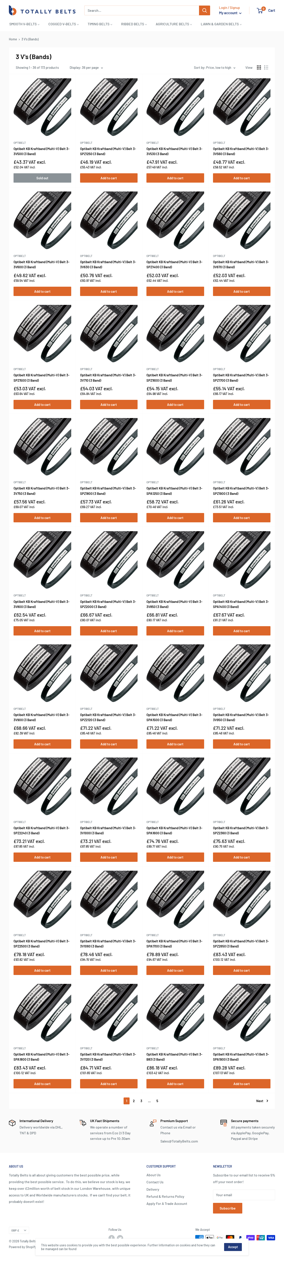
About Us (153, 1175)
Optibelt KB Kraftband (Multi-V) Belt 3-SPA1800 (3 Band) (41, 1056)
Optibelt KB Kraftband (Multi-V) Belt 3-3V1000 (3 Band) (108, 830)
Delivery (152, 1189)
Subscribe (228, 1208)
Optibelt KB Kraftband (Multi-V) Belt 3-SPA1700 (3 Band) (174, 943)
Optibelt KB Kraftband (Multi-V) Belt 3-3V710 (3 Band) (108, 377)
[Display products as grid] (259, 67)
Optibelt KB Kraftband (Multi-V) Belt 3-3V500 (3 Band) (41, 151)
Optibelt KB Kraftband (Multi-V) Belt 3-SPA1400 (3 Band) (241, 604)
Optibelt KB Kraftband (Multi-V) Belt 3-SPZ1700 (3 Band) (241, 377)
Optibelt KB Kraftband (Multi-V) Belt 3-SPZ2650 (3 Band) (241, 943)
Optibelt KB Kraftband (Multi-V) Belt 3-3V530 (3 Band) (174, 151)
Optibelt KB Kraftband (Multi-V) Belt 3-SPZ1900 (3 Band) (241, 490)
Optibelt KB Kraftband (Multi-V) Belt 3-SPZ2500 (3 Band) (41, 943)
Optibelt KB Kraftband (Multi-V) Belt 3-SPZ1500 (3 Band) (41, 377)
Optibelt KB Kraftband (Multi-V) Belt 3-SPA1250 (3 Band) (174, 490)
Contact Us (155, 1182)
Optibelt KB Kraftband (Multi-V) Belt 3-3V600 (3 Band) (41, 264)
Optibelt (20, 142)
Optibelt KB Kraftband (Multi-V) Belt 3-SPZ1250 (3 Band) (108, 151)
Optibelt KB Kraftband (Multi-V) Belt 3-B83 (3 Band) (174, 1056)
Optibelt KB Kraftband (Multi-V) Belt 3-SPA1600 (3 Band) (174, 830)
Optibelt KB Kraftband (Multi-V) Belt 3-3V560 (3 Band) (241, 151)
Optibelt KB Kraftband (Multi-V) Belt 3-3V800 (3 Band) (41, 604)
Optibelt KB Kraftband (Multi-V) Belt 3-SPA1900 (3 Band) (241, 1056)
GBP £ (15, 1230)
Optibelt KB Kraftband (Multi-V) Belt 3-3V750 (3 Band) (41, 490)
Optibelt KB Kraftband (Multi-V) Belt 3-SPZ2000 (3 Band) (108, 604)
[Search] (204, 10)
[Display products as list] (266, 67)
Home (13, 39)
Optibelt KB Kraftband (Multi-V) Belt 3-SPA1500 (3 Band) (174, 717)
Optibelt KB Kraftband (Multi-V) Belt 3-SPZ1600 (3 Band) (174, 377)
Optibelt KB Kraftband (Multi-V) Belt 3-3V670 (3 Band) (241, 264)
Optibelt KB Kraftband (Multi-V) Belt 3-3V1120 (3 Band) (108, 1056)
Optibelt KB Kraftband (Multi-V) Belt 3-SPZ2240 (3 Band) (41, 830)
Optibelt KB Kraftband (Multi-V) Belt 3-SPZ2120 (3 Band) (108, 717)
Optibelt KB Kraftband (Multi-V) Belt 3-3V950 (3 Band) (241, 717)
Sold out (42, 178)
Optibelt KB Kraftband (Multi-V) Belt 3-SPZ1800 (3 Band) (108, 490)
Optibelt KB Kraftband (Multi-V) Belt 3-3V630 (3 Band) (108, 264)
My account (228, 12)
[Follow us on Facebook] (111, 1238)
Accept (233, 1247)
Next (259, 1101)
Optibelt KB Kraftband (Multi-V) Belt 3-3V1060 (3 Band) (108, 943)
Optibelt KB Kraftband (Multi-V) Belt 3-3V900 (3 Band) (41, 717)
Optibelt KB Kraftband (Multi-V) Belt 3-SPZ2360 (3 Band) (241, 830)
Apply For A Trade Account (166, 1203)
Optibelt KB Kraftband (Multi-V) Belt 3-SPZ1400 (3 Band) (174, 264)
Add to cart (109, 178)
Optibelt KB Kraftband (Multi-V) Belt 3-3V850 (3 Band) (174, 604)
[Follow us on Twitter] (120, 1238)
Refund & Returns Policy (165, 1196)
